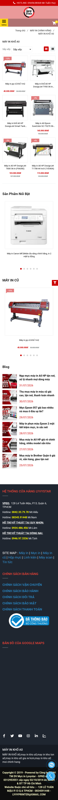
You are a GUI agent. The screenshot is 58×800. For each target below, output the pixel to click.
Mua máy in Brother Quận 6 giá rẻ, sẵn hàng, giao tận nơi (37, 457)
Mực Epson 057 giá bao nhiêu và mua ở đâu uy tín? (36, 409)
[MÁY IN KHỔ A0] (29, 12)
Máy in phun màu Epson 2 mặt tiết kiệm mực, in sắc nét (36, 425)
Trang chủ (21, 30)
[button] (54, 23)
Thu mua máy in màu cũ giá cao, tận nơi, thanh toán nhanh (36, 393)
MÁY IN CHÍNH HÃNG (42, 30)
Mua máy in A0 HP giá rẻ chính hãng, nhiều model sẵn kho (37, 441)
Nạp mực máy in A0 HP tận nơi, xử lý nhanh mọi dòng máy (37, 377)
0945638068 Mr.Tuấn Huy (42, 3)
